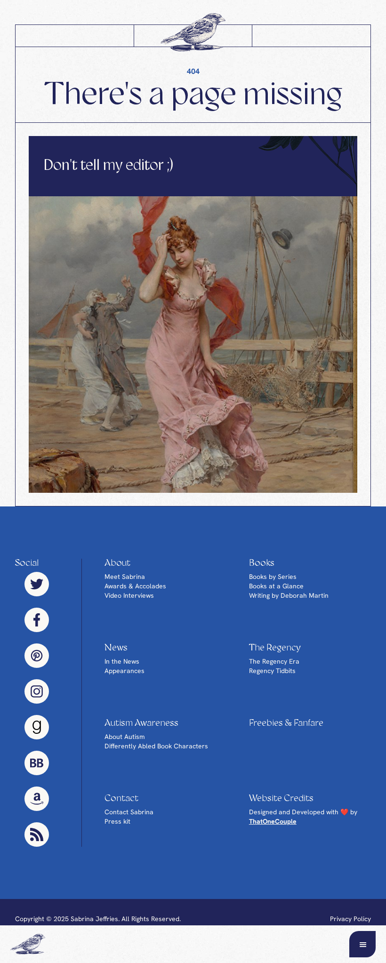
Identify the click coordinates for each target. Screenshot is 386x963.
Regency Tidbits (272, 670)
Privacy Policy (350, 919)
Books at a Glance (276, 586)
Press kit (117, 821)
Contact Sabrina (129, 812)
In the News (122, 661)
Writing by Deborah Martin (289, 595)
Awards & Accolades (135, 586)
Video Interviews (129, 595)
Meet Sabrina (125, 576)
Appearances (125, 670)
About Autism (125, 736)
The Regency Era (274, 661)
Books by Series (273, 576)
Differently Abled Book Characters (156, 746)
